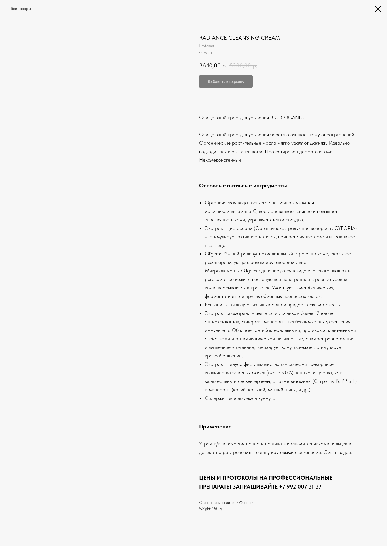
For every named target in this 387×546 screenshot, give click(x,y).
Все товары (21, 8)
